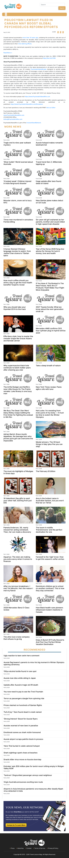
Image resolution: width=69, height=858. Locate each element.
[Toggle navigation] (6, 14)
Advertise (20, 848)
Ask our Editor (50, 107)
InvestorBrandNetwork (34, 123)
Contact (29, 848)
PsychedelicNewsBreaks (38, 69)
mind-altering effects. (25, 44)
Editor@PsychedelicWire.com (13, 119)
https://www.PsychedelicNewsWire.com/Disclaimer (27, 104)
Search (62, 8)
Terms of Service (39, 848)
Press (13, 848)
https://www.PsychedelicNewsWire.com (37, 96)
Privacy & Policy (53, 848)
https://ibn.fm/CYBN (49, 58)
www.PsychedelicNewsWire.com (14, 115)
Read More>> (8, 53)
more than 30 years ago (30, 37)
